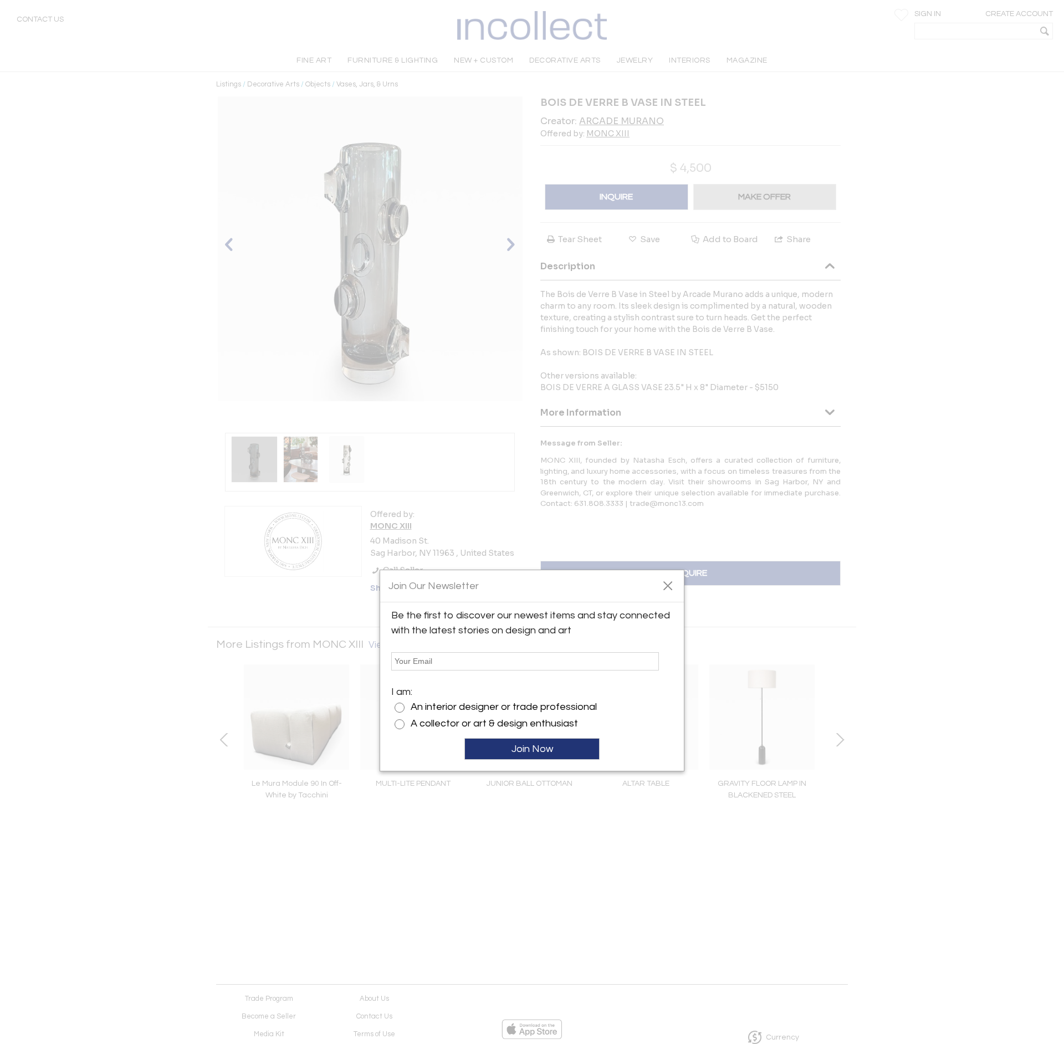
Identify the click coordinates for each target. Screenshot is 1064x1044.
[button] (667, 585)
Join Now (532, 749)
